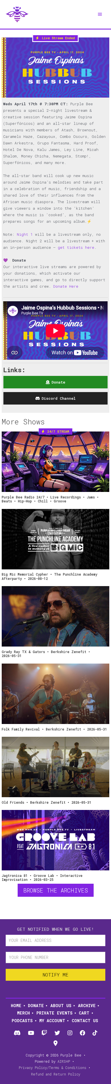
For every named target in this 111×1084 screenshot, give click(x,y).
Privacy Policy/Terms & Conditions (52, 1067)
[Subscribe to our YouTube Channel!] (31, 1033)
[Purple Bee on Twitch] (44, 1033)
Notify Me (55, 974)
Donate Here (65, 286)
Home (16, 1005)
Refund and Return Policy (55, 1074)
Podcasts (22, 1020)
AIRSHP (63, 1061)
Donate (36, 1005)
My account (52, 1020)
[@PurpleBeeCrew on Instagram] (70, 1033)
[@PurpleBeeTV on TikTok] (95, 1033)
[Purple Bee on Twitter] (57, 1033)
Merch (23, 1013)
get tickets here (76, 247)
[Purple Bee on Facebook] (82, 1033)
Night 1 (25, 234)
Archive (87, 1005)
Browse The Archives (55, 890)
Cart (84, 1013)
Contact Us (85, 1020)
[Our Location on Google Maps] (55, 1043)
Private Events (54, 1013)
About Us (60, 1005)
